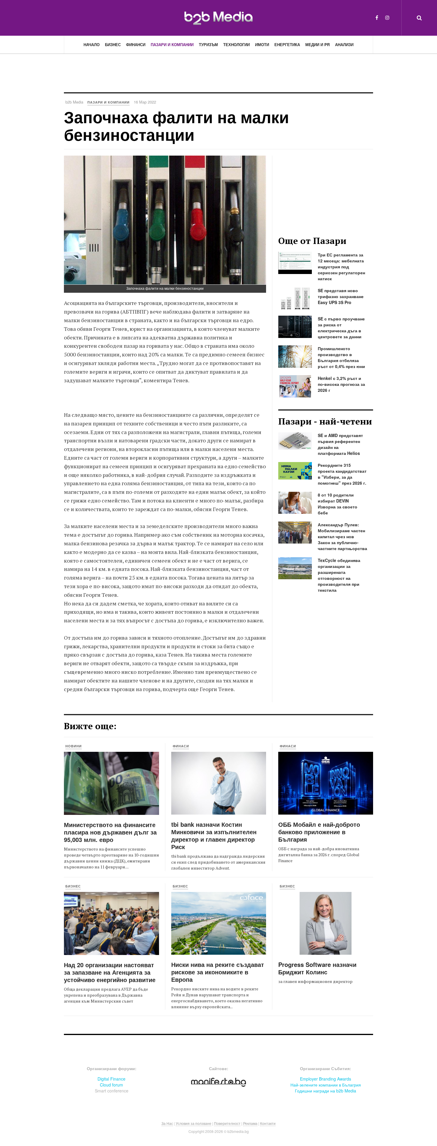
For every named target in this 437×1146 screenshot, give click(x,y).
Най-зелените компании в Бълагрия (325, 1085)
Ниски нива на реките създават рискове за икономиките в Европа (217, 972)
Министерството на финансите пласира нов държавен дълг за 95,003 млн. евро (110, 832)
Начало (92, 44)
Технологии (236, 44)
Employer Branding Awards (325, 1079)
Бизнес (113, 44)
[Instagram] (387, 17)
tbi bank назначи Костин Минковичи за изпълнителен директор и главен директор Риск (214, 835)
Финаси (181, 746)
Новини (73, 746)
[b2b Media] (218, 17)
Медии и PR (317, 44)
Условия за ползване (193, 1123)
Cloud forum (111, 1085)
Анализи (344, 44)
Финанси (135, 44)
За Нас (167, 1123)
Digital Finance (111, 1079)
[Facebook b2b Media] (376, 17)
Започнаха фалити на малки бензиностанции (176, 125)
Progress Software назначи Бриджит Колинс (317, 968)
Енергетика (287, 44)
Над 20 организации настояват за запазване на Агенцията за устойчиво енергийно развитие (109, 972)
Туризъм (208, 44)
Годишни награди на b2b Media (325, 1091)
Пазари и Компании (172, 44)
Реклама (250, 1123)
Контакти (268, 1123)
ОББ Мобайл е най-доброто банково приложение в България (319, 831)
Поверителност (227, 1123)
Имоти (262, 44)
